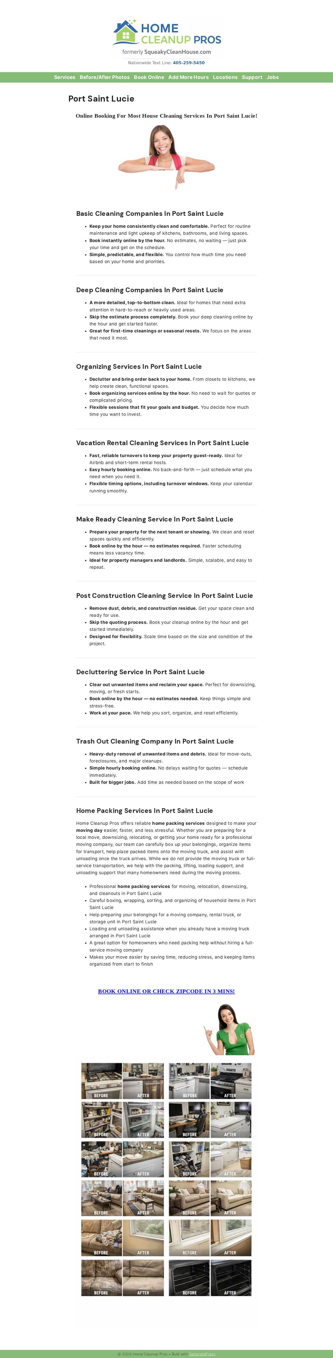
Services (65, 77)
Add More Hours (188, 77)
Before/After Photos (105, 77)
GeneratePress (202, 1354)
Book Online (149, 77)
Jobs (273, 77)
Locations (225, 77)
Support (252, 77)
